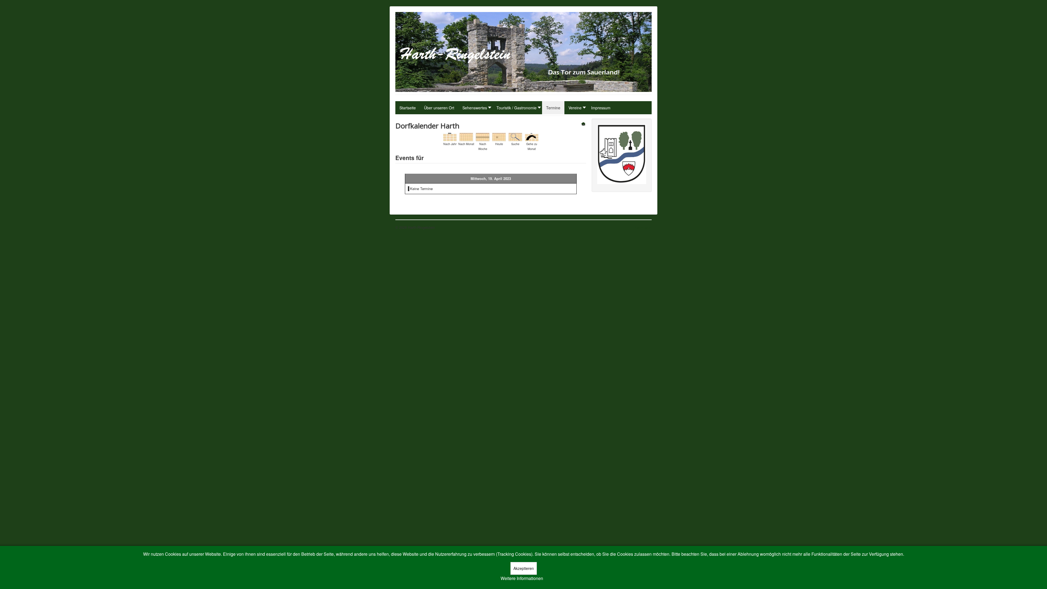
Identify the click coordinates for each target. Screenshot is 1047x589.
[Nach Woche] (482, 136)
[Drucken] (584, 124)
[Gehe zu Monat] (531, 136)
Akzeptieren (523, 568)
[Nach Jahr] (450, 136)
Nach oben (643, 227)
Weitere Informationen (522, 578)
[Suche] (515, 136)
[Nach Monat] (466, 136)
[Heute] (499, 136)
